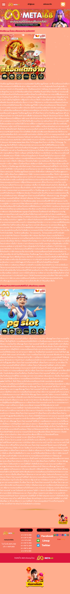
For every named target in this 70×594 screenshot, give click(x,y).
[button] (3, 4)
